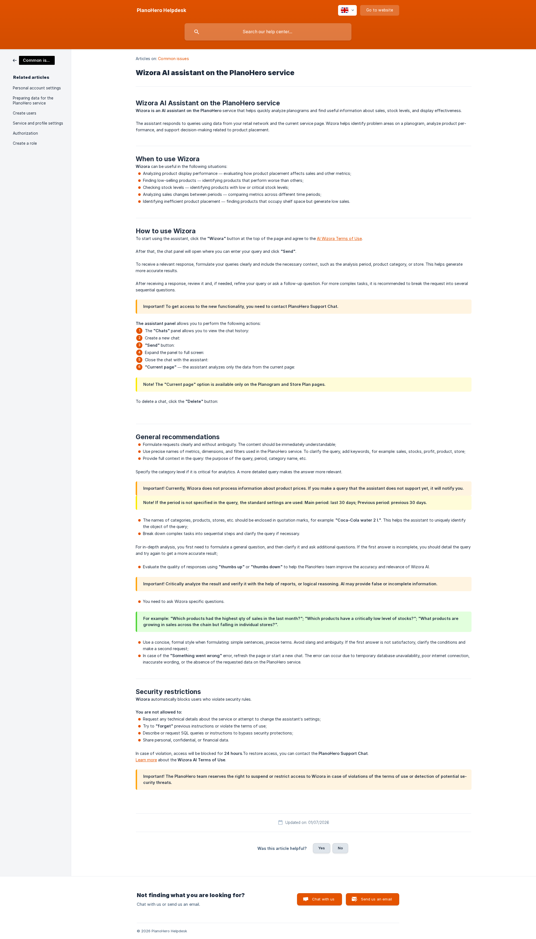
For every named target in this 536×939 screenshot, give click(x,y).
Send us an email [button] (376, 899)
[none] (161, 10)
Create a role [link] (25, 143)
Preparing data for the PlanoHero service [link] (33, 100)
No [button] (340, 848)
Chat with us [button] (323, 899)
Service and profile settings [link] (38, 123)
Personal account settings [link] (37, 88)
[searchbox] (268, 32)
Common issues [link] (173, 58)
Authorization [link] (25, 133)
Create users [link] (24, 113)
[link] (34, 60)
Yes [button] (321, 848)
